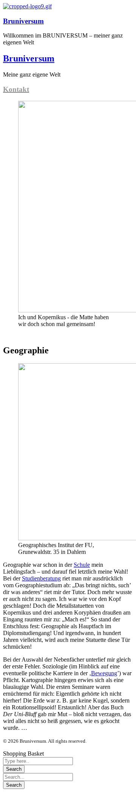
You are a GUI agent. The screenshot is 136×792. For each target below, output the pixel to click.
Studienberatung (41, 578)
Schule (82, 564)
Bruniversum (23, 21)
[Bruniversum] (27, 6)
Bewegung (104, 673)
